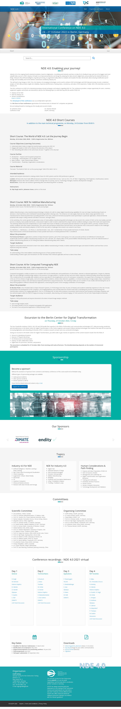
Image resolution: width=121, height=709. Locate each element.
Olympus (14, 592)
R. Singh (14, 579)
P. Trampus (93, 611)
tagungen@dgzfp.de (22, 686)
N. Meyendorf (93, 608)
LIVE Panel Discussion (18, 603)
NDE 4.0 (14, 9)
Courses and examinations (54, 690)
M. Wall (66, 595)
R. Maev (66, 592)
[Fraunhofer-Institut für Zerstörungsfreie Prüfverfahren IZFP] (73, 439)
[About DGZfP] (57, 673)
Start (12, 51)
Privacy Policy (43, 703)
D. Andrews (93, 600)
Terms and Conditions (31, 703)
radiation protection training (55, 695)
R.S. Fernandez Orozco (96, 582)
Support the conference (19, 386)
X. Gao (65, 587)
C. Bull (13, 597)
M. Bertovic (15, 582)
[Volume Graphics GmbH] (47, 439)
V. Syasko (14, 595)
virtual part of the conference (22, 101)
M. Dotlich (92, 613)
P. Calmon (92, 605)
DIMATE (14, 600)
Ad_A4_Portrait (69, 649)
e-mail (40, 383)
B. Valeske (15, 587)
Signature (68, 651)
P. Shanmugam (68, 579)
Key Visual (68, 648)
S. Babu (92, 579)
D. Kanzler (15, 589)
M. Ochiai (40, 587)
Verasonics (93, 616)
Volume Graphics (16, 584)
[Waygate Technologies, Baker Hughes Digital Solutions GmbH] (21, 439)
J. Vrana (40, 582)
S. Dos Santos (42, 597)
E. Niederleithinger (69, 584)
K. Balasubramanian (43, 595)
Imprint (21, 703)
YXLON (66, 582)
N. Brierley (92, 584)
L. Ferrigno (93, 597)
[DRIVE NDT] (99, 439)
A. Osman (40, 589)
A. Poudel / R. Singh (95, 592)
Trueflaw (40, 584)
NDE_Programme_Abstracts (73, 646)
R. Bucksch (41, 579)
